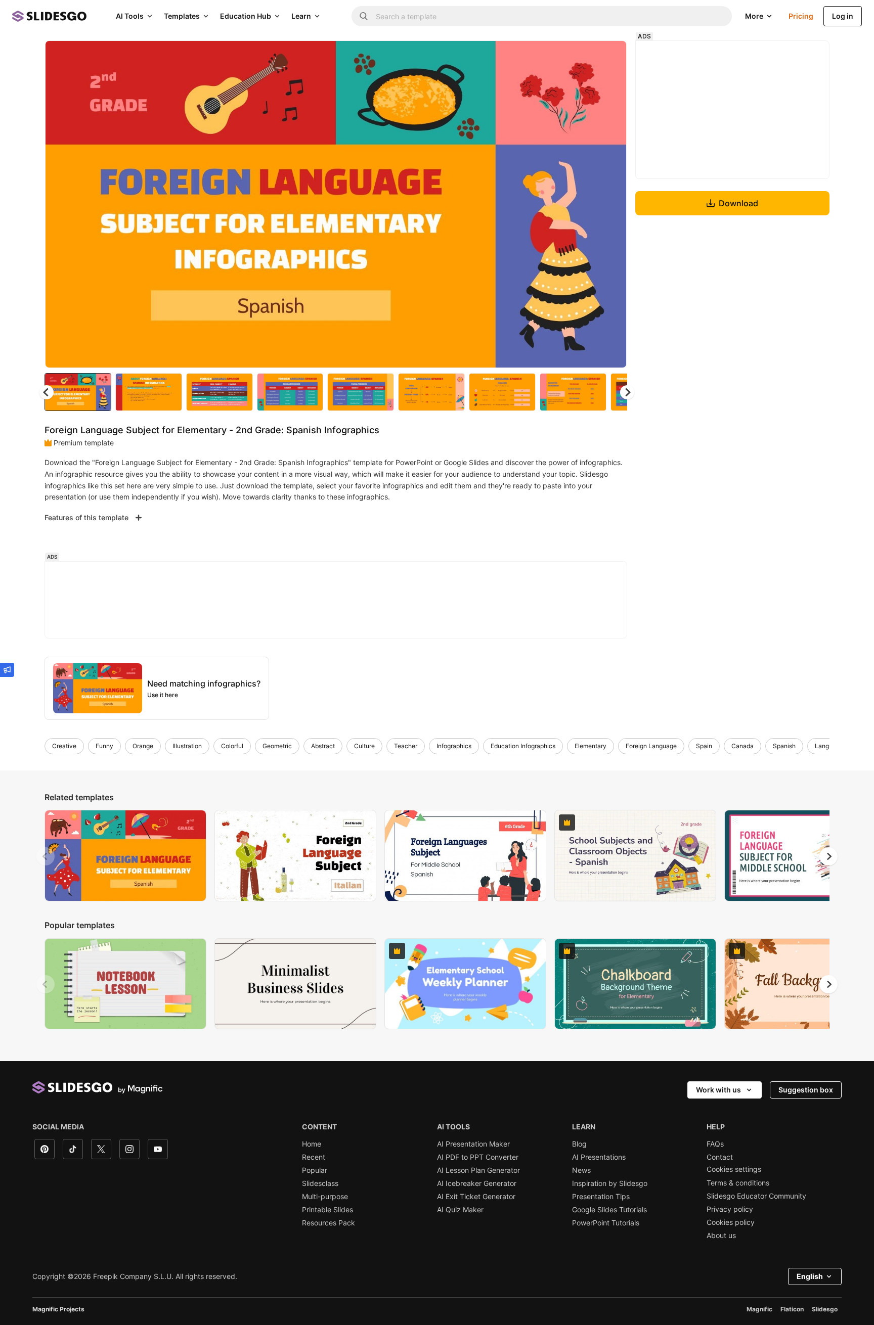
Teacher (405, 746)
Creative (64, 746)
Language (829, 746)
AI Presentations (599, 1157)
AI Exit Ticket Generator (476, 1197)
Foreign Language (651, 746)
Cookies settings (734, 1169)
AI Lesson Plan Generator (478, 1170)
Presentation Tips (601, 1197)
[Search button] (364, 16)
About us (721, 1235)
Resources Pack (328, 1223)
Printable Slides (327, 1210)
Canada (742, 746)
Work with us (718, 1089)
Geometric (277, 746)
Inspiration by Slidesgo (609, 1183)
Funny (104, 746)
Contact (720, 1157)
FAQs (715, 1144)
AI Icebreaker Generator (476, 1183)
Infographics (453, 746)
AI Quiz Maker (460, 1210)
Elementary (590, 746)
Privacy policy (730, 1209)
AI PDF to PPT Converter (477, 1157)
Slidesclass (320, 1183)
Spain (704, 746)
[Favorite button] (583, 57)
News (581, 1170)
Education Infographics (523, 746)
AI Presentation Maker (473, 1144)
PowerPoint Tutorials (605, 1223)
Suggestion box (805, 1089)
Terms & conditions (738, 1183)
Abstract (323, 746)
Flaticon (792, 1309)
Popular (314, 1170)
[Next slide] (611, 204)
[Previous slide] (45, 856)
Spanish (784, 746)
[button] (627, 392)
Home (311, 1144)
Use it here (162, 695)
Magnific (759, 1309)
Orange (143, 746)
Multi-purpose (325, 1197)
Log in (842, 16)
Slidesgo (825, 1309)
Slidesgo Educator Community (756, 1196)
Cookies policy (731, 1222)
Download (738, 203)
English (810, 1276)
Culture (364, 746)
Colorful (232, 746)
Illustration (187, 746)
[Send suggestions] (7, 670)
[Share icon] (609, 57)
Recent (313, 1157)
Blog (579, 1144)
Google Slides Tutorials (609, 1210)
